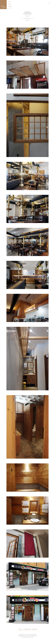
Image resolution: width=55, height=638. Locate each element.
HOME (9, 1)
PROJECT (10, 4)
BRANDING (10, 6)
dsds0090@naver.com (22, 635)
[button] (49, 3)
